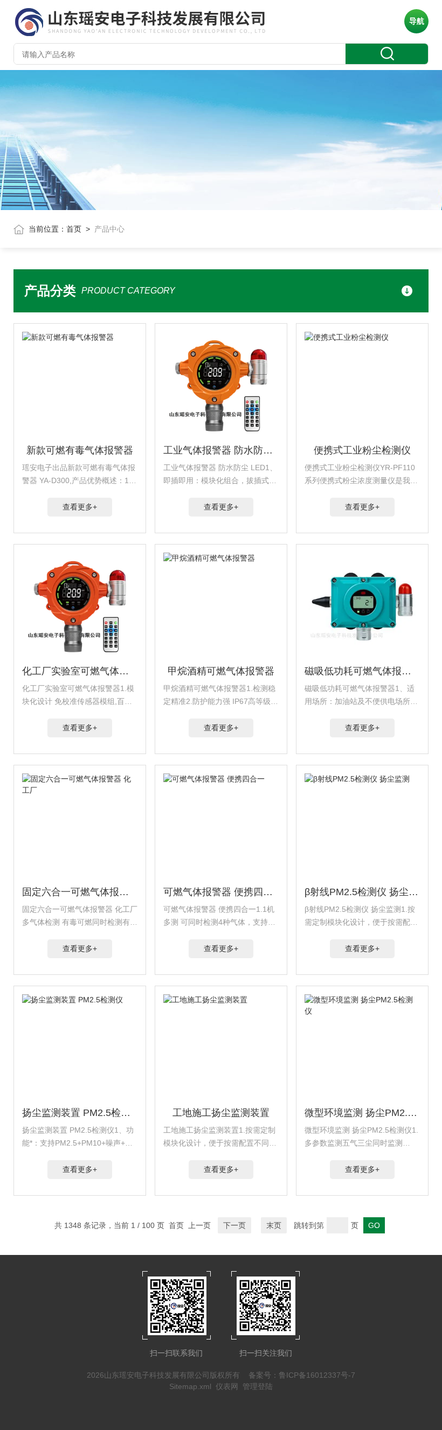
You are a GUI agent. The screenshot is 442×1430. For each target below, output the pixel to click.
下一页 (234, 1225)
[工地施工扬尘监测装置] (221, 1048)
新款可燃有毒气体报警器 (79, 450)
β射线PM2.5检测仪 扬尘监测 (362, 892)
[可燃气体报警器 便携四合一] (221, 827)
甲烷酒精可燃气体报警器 (221, 671)
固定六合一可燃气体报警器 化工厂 (80, 892)
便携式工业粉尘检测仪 (362, 450)
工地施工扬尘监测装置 (221, 1112)
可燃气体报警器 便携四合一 (221, 892)
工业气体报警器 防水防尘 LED (221, 450)
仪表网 (227, 1386)
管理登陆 (258, 1386)
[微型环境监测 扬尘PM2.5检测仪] (362, 1048)
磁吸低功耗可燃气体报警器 (362, 671)
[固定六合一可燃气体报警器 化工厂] (80, 827)
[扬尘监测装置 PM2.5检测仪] (80, 1048)
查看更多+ (80, 507)
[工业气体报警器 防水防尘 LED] (221, 386)
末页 (273, 1225)
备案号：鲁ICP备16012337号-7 (301, 1375)
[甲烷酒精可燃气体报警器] (221, 606)
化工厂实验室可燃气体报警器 (80, 671)
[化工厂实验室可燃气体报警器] (80, 606)
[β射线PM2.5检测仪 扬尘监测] (362, 827)
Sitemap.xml (190, 1386)
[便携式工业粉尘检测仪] (362, 386)
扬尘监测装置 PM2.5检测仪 (80, 1112)
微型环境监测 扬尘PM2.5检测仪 (362, 1112)
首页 (73, 229)
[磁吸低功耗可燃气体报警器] (362, 606)
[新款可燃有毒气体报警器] (80, 386)
